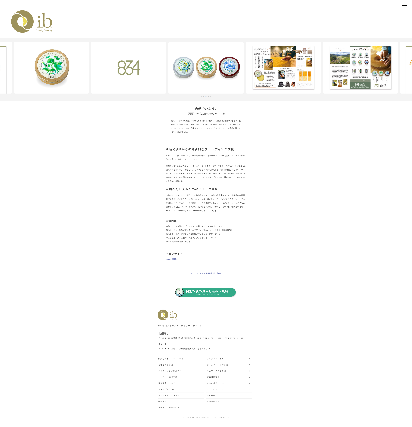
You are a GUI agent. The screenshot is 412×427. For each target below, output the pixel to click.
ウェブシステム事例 (216, 371)
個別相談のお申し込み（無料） (208, 292)
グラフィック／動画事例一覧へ (206, 273)
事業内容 (162, 401)
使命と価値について (216, 383)
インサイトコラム (215, 389)
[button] (201, 96)
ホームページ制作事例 (217, 365)
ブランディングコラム (168, 395)
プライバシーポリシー (168, 408)
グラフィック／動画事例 (170, 371)
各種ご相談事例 (165, 365)
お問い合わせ (213, 401)
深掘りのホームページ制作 (171, 359)
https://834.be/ (172, 259)
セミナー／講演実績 (167, 377)
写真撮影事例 (213, 377)
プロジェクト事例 (215, 359)
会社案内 (211, 395)
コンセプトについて (167, 389)
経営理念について (166, 383)
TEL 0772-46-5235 (213, 338)
